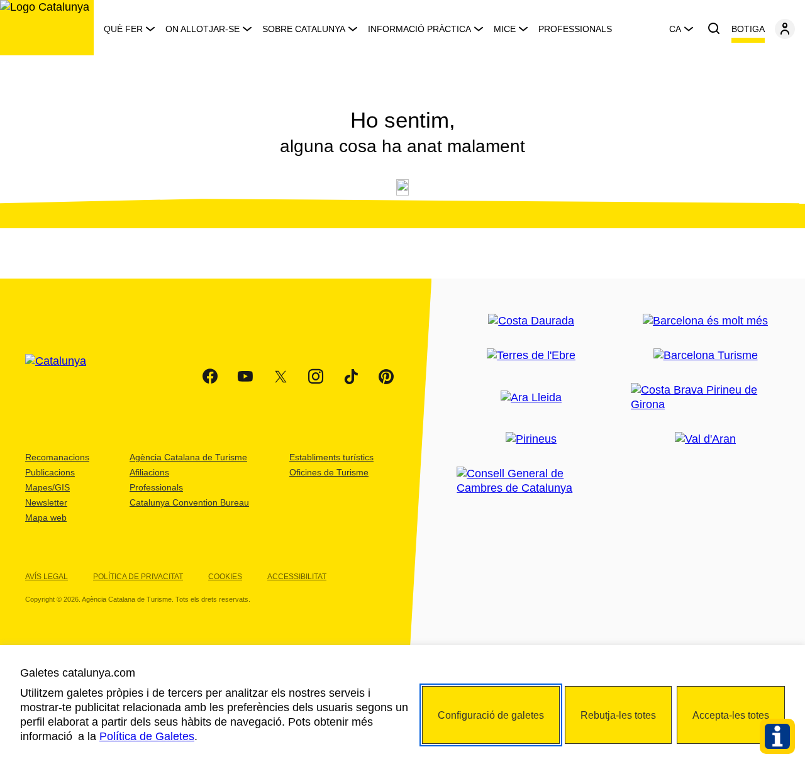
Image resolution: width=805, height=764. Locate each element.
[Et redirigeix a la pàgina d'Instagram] (315, 376)
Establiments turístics (331, 457)
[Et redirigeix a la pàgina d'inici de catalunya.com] (63, 376)
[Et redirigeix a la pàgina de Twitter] (280, 376)
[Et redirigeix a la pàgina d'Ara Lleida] (531, 397)
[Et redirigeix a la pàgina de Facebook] (210, 376)
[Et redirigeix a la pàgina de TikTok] (350, 376)
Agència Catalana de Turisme (188, 457)
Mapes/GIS (47, 487)
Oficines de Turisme (329, 472)
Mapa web (46, 517)
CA (675, 29)
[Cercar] (713, 29)
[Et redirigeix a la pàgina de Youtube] (245, 376)
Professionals (575, 29)
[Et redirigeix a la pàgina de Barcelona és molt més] (705, 321)
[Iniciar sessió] (785, 29)
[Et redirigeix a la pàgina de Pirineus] (531, 439)
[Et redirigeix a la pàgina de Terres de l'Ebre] (531, 355)
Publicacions (50, 472)
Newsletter (46, 502)
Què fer (123, 29)
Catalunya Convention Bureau (189, 502)
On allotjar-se (202, 29)
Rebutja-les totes (618, 715)
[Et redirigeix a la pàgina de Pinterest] (386, 376)
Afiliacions (149, 472)
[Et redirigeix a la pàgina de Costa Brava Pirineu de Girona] (705, 397)
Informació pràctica (419, 29)
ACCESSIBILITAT (296, 576)
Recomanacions (57, 457)
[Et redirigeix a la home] (47, 27)
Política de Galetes (146, 736)
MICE (505, 29)
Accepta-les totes (730, 715)
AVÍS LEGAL (46, 576)
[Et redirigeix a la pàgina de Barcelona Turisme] (705, 355)
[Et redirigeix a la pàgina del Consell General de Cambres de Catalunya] (531, 481)
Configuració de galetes (491, 715)
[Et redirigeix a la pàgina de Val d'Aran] (705, 439)
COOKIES (225, 576)
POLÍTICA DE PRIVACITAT (138, 576)
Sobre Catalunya (303, 29)
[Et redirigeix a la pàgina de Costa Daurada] (531, 321)
